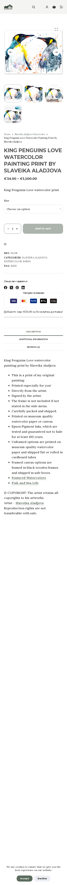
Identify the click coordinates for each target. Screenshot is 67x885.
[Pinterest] (17, 287)
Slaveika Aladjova (30, 503)
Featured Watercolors (29, 478)
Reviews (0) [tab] (33, 347)
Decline (42, 878)
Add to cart (43, 228)
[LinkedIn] (23, 287)
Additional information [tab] (33, 339)
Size (6, 200)
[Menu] (61, 6)
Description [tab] (33, 331)
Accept (24, 878)
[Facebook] (5, 287)
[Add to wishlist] (5, 244)
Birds (27, 261)
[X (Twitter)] (11, 287)
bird (14, 265)
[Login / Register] (47, 7)
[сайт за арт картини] (8, 7)
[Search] (33, 7)
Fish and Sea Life (25, 483)
